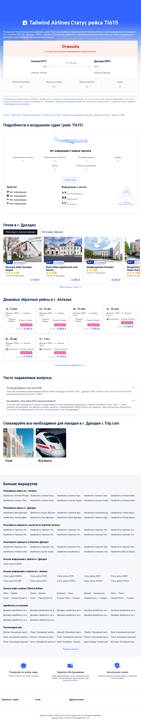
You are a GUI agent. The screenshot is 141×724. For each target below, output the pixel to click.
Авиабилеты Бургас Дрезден (42, 513)
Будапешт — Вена (65, 593)
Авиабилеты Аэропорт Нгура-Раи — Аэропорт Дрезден (70, 547)
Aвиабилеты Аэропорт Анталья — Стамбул (70, 534)
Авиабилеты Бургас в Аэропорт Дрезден (43, 552)
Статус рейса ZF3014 (120, 581)
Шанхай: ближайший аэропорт (70, 632)
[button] (111, 4)
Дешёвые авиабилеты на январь (16, 610)
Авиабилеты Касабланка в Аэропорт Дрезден (70, 552)
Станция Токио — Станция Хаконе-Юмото (70, 598)
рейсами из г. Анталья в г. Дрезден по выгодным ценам (57, 101)
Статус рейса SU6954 (12, 576)
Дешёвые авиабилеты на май (124, 610)
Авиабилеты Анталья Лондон (69, 500)
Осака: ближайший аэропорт (123, 637)
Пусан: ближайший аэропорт (16, 642)
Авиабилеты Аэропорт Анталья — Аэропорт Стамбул (70, 530)
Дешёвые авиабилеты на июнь (16, 615)
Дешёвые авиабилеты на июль (43, 615)
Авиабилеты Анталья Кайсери (124, 496)
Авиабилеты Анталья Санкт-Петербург (97, 496)
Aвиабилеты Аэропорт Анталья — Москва (124, 534)
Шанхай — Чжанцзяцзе (94, 593)
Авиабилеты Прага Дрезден (69, 517)
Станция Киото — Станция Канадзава (97, 598)
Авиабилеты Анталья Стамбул (97, 500)
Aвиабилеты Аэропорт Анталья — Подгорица (97, 534)
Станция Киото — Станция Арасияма (124, 598)
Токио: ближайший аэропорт (69, 637)
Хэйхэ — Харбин (10, 593)
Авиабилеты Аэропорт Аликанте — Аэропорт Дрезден (43, 547)
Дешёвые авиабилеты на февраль (43, 610)
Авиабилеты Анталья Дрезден (16, 517)
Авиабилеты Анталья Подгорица (70, 496)
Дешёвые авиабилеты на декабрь (43, 620)
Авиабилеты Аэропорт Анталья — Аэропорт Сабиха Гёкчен (97, 530)
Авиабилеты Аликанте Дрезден (70, 513)
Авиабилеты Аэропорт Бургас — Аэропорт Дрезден (97, 547)
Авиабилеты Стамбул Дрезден (124, 513)
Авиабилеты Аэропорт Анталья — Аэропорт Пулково (43, 530)
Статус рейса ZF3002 (93, 581)
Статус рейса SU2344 (12, 564)
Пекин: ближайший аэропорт (43, 632)
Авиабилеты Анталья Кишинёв (43, 496)
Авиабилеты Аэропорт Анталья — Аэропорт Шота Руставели (124, 530)
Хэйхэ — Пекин (117, 593)
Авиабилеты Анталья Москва (16, 496)
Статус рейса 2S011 (92, 576)
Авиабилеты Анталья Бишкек (43, 500)
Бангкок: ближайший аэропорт (43, 637)
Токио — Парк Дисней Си (41, 598)
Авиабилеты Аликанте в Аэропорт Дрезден (97, 552)
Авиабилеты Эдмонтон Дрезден (97, 517)
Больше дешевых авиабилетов (68, 365)
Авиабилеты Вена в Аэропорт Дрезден (124, 552)
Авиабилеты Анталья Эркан (123, 500)
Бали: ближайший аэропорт (123, 632)
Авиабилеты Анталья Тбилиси (16, 500)
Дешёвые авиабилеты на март (70, 610)
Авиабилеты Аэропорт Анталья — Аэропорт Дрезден (16, 547)
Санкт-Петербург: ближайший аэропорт (70, 642)
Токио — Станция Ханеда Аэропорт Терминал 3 (16, 598)
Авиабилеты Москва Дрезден (124, 517)
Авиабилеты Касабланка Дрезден (97, 513)
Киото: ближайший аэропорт (42, 642)
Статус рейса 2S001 (119, 576)
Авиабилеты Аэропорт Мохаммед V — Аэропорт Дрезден (124, 547)
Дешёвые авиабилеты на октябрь (124, 615)
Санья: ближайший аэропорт (15, 637)
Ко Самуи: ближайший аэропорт (124, 642)
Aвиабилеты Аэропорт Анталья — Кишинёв (16, 534)
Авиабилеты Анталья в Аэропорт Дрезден (16, 552)
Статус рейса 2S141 (38, 581)
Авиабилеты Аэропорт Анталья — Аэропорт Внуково (16, 530)
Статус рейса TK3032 (66, 581)
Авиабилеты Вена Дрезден (15, 513)
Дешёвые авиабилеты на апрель (97, 610)
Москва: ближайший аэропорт (16, 632)
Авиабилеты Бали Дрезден (42, 517)
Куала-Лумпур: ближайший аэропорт (97, 642)
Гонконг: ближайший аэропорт (97, 637)
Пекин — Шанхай (37, 593)
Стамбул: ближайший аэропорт (97, 632)
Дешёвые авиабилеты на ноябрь (16, 620)
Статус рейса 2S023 (38, 576)
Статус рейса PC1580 (12, 581)
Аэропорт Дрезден (102, 73)
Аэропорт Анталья (39, 73)
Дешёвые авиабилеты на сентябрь (97, 615)
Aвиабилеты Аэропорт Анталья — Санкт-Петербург (43, 534)
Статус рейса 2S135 (65, 576)
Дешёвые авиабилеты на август (70, 615)
